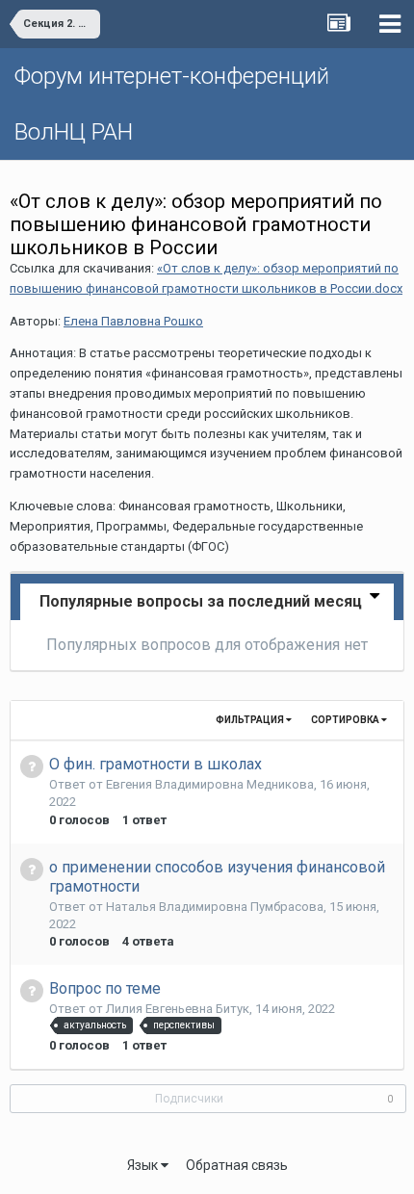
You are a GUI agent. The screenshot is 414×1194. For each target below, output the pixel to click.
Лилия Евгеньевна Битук (177, 1008)
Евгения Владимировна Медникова (210, 784)
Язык (144, 1165)
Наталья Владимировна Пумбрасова (214, 906)
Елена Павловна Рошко (133, 321)
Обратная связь (237, 1165)
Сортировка (346, 719)
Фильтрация (251, 719)
